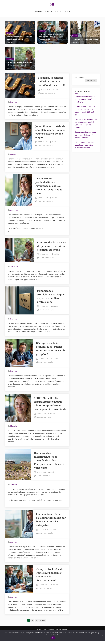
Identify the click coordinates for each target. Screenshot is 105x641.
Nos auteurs (41, 629)
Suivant (42, 620)
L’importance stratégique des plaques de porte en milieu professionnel (84, 145)
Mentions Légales (54, 629)
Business (48, 12)
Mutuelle (67, 12)
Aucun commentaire (47, 93)
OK (53, 638)
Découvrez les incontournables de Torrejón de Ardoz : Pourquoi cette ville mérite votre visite (50, 460)
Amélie (56, 89)
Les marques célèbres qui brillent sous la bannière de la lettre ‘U (19, 38)
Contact (65, 629)
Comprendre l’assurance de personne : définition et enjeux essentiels (19, 64)
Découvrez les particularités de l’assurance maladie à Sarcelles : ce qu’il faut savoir (48, 186)
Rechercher (79, 77)
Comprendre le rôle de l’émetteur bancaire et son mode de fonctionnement (50, 37)
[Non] (102, 636)
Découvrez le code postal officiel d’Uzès (85, 39)
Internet (58, 12)
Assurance (38, 12)
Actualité (74, 35)
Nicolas (54, 142)
